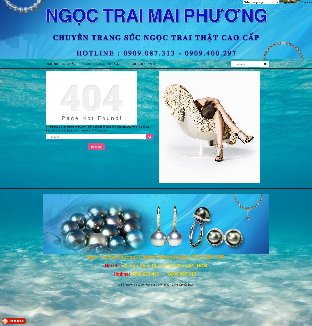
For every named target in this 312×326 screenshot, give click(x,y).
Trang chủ (50, 64)
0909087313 (17, 321)
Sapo (191, 284)
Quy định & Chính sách (139, 64)
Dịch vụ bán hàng (107, 64)
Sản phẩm (68, 64)
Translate (306, 2)
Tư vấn (85, 64)
